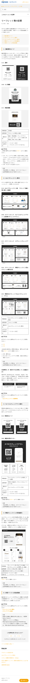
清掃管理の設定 (6, 664)
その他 (20, 6)
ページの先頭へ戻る (7, 643)
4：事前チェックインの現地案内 (11, 41)
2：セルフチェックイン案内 (10, 37)
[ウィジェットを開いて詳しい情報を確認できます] (24, 680)
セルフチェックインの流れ (8, 655)
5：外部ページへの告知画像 (10, 42)
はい (11, 635)
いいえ (18, 635)
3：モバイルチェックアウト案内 (11, 39)
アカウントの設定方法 (7, 652)
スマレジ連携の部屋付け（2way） (10, 657)
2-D (4, 346)
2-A (4, 344)
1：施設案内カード (8, 35)
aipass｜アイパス (5, 6)
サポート (19, 150)
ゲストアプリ (14, 6)
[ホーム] (9, 2)
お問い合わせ (25, 2)
